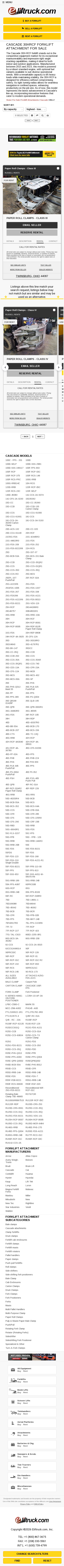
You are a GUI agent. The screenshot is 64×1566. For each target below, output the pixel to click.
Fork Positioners (13, 1298)
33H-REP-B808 (33, 633)
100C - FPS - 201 (14, 460)
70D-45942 (11, 907)
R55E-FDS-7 (32, 1076)
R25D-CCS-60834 (14, 1035)
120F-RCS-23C (13, 491)
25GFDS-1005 (12, 588)
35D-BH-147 (12, 648)
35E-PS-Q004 (32, 697)
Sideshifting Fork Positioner (19, 1340)
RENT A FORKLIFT (33, 36)
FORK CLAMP (12, 992)
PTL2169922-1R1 (14, 1012)
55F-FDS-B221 (13, 866)
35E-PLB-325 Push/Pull (32, 688)
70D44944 (30, 903)
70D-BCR (30, 911)
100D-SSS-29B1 (33, 464)
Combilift (10, 1174)
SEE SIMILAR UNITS (18, 265)
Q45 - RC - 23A (13, 1020)
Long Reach (11, 1185)
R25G (8, 1041)
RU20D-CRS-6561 (14, 1108)
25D (7, 552)
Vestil (28, 1207)
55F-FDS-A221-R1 (35, 860)
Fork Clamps (11, 1294)
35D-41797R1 (32, 644)
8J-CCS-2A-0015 (34, 944)
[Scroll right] (58, 367)
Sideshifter (11, 1336)
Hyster (9, 1178)
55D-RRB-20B (12, 845)
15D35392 (30, 499)
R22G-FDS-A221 (34, 1027)
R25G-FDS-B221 (14, 1045)
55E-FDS (10, 849)
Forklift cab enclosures (16, 1240)
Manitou (9, 1195)
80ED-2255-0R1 (33, 934)
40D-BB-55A (12, 726)
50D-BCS (30, 802)
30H (7, 619)
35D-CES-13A (12, 667)
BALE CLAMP (12, 982)
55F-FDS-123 (12, 856)
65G (28, 888)
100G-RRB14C (13, 483)
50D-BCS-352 (12, 806)
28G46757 (10, 611)
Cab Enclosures (13, 1282)
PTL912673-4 (12, 1016)
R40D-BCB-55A (13, 1065)
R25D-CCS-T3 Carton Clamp (33, 1036)
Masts (8, 1305)
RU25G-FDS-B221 (14, 1116)
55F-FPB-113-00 (34, 866)
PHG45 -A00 (32, 1008)
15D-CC (9, 502)
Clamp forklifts (12, 1232)
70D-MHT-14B (32, 919)
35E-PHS (30, 683)
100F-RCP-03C (33, 472)
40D (7, 722)
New (28, 1199)
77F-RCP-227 (12, 931)
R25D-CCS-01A (33, 1031)
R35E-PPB (31, 1053)
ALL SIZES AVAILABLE (11, 976)
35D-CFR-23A (32, 667)
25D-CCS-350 (12, 570)
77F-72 (9, 927)
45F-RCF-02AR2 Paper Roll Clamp (14, 789)
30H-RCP (10, 622)
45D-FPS (30, 754)
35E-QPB (10, 707)
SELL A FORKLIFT (33, 28)
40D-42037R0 (32, 722)
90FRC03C (11, 952)
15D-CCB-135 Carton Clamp (32, 507)
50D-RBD (10, 825)
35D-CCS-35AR (33, 660)
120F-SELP (31, 491)
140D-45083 (11, 495)
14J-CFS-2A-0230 (14, 499)
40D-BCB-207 (12, 730)
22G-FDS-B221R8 (14, 548)
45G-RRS (30, 794)
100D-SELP (11, 464)
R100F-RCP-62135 (15, 1024)
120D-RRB (11, 487)
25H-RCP (10, 607)
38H (7, 718)
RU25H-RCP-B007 (14, 1119)
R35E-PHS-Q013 (14, 1053)
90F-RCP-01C (12, 960)
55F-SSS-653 (12, 874)
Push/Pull (10, 1325)
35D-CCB (30, 652)
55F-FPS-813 (32, 870)
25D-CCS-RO (12, 574)
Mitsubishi (10, 1199)
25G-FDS (30, 584)
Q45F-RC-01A (32, 1016)
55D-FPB (10, 837)
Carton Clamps (13, 1286)
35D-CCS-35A (12, 660)
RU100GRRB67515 (15, 1100)
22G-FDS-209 (12, 544)
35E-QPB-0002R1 (34, 707)
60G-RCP (10, 888)
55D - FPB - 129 (33, 837)
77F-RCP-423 (32, 931)
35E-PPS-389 (12, 697)
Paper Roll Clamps (14, 1317)
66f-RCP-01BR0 (33, 896)
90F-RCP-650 (32, 964)
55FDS (9, 852)
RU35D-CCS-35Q (14, 1123)
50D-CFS (10, 818)
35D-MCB (30, 671)
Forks (8, 1301)
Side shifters (12, 1271)
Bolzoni (29, 1160)
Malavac (29, 1189)
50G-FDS (30, 829)
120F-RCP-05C (33, 487)
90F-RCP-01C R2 (34, 960)
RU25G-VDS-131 (34, 1116)
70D (7, 900)
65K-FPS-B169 (33, 892)
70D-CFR (10, 915)
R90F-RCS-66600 (14, 1084)
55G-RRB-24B (32, 880)
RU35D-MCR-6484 (35, 1123)
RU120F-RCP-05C (34, 1100)
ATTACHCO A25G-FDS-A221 (35, 976)
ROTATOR (31, 1094)
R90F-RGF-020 (33, 1084)
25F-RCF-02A (32, 578)
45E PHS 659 (32, 762)
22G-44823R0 (12, 540)
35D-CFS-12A (12, 671)
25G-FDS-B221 (13, 603)
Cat (27, 1170)
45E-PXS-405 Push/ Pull (32, 779)
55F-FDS (30, 852)
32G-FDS (10, 633)
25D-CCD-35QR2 (34, 562)
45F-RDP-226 (32, 788)
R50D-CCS (11, 1068)
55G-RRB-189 (12, 880)
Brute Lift (30, 1166)
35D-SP (29, 679)
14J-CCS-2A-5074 (34, 495)
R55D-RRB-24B (33, 1072)
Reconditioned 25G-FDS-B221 (13, 1089)
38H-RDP (30, 718)
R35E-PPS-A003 (14, 1057)
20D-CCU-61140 (13, 533)
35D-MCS (10, 675)
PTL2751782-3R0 (34, 1012)
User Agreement (55, 1501)
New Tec (10, 1203)
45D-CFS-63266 (33, 748)
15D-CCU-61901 (14, 516)
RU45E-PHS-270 (34, 1127)
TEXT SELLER (45, 265)
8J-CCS (9, 944)
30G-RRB (10, 615)
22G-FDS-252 (32, 544)
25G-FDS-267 (12, 592)
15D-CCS (10, 513)
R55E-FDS (11, 1076)
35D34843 (10, 644)
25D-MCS (30, 574)
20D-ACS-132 (12, 529)
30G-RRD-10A (33, 615)
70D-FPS (10, 919)
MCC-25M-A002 (13, 1008)
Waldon (9, 1211)
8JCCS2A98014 (13, 948)
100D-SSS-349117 (14, 468)
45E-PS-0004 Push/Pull (12, 773)
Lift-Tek (29, 1181)
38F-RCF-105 (32, 715)
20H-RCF (30, 533)
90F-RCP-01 (32, 956)
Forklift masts (12, 1247)
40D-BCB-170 (32, 726)
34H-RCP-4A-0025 (15, 636)
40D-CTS (10, 734)
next (36, 120)
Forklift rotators (13, 1251)
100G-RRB (31, 479)
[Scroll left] (5, 367)
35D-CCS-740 (32, 663)
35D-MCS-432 (32, 675)
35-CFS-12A (32, 636)
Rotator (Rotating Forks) (17, 1332)
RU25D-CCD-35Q (34, 1108)
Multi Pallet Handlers (15, 1309)
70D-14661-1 (32, 900)
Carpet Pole (31, 982)
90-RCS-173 (32, 972)
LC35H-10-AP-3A (34, 996)
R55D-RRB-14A (13, 1072)
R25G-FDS (31, 1041)
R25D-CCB (11, 1031)
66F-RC (9, 896)
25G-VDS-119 (32, 603)
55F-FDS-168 (32, 856)
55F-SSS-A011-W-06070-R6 (35, 875)
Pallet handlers (13, 1255)
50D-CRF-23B (32, 822)
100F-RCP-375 (13, 475)
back (28, 120)
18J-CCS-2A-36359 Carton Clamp (12, 522)
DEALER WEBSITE (46, 269)
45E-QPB (10, 784)
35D (7, 640)
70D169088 (11, 903)
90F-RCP (10, 956)
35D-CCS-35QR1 (14, 663)
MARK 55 (30, 1004)
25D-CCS (10, 566)
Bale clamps (11, 1224)
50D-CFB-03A (32, 810)
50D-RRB (30, 825)
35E (7, 683)
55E (27, 845)
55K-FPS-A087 (13, 884)
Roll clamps (11, 1267)
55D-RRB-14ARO (34, 841)
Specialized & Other (15, 1344)
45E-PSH (10, 778)
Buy (19, 1371)
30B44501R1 (32, 611)
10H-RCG (30, 483)
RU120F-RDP (12, 1104)
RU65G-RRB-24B (14, 1135)
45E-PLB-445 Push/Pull (12, 767)
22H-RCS (30, 548)
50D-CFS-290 (12, 822)
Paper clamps (12, 1259)
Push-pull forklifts (14, 1263)
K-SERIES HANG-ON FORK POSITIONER (14, 998)
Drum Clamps (12, 1290)
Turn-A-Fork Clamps (15, 1348)
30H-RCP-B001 (33, 622)
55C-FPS (30, 833)
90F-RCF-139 (32, 952)
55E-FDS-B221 (33, 849)
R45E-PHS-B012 (34, 1065)
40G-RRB (10, 738)
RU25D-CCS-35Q (34, 1112)
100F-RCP (10, 472)
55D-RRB (10, 841)
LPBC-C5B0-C (12, 1004)
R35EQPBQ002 (33, 1061)
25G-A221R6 (12, 584)
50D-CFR (10, 814)
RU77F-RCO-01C (34, 1135)
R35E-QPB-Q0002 (14, 1061)
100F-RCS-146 (33, 475)
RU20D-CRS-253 (34, 1104)
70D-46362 (31, 907)
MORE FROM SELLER (18, 269)
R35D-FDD (31, 1049)
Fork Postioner (32, 992)
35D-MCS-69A (12, 679)
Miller (28, 1195)
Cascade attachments (16, 1228)
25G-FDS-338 (32, 592)
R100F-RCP (31, 1020)
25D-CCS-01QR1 (34, 566)
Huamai (29, 1174)
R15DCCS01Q (12, 1027)
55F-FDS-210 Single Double (12, 861)
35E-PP (9, 693)
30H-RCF (30, 619)
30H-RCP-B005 (13, 626)
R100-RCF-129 (33, 1024)
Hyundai (29, 1178)
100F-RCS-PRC (13, 479)
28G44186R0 (32, 607)
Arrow (8, 1156)
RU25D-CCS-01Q (14, 1112)
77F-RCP (30, 927)
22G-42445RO (33, 537)
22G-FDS (30, 540)
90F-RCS (10, 968)
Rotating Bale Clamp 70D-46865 (14, 1095)
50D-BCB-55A (12, 802)
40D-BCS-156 (32, 730)
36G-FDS (10, 715)
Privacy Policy (25, 1504)
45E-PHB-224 (32, 758)
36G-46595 (31, 711)
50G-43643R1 (12, 829)
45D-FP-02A (12, 754)
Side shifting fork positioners (19, 1274)
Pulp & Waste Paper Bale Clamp (21, 1321)
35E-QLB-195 (32, 701)
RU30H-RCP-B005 (34, 1119)
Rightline (30, 1203)
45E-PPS (30, 766)
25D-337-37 (31, 552)
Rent (25, 1371)
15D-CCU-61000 (34, 513)
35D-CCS (30, 656)
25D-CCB (10, 562)
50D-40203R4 (12, 798)
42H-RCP (30, 738)
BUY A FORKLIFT (33, 21)
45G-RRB (10, 794)
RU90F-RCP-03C (34, 1139)
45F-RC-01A (32, 784)
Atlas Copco (31, 1156)
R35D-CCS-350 (33, 1045)
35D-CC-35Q (12, 652)
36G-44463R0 (12, 711)
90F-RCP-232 (12, 964)
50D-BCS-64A (32, 806)
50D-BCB (30, 798)
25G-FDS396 (12, 595)
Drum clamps (12, 1236)
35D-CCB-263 (12, 656)
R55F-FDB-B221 (13, 1080)
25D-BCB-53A (12, 556)
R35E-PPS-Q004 (34, 1057)
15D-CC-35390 (33, 502)
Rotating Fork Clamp (15, 1328)
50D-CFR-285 (32, 814)
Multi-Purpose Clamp (15, 1313)
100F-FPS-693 (33, 468)
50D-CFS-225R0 (34, 818)
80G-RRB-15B (32, 938)
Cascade (10, 1170)
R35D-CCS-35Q (13, 1049)
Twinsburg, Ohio (28, 276)
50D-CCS (10, 810)
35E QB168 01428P (11, 702)
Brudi (8, 1166)
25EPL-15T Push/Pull (11, 579)
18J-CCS (30, 516)
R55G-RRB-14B (33, 1080)
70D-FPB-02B (32, 915)
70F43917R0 (12, 923)
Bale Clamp (11, 1278)
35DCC (29, 648)
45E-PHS (10, 762)
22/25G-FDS (11, 537)
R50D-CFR (31, 1068)
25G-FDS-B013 (33, 599)
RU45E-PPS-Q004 (14, 1131)
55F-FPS (10, 870)
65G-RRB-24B (12, 892)
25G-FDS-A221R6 (14, 599)
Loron (28, 1185)
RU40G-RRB (12, 1127)
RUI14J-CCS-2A (13, 1143)
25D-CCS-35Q (33, 570)
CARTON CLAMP (14, 985)
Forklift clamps (12, 1243)
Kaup (8, 1181)
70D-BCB (10, 911)
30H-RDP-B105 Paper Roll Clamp (34, 627)
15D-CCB (10, 506)
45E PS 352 (31, 772)
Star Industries (12, 1207)
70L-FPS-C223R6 (34, 923)
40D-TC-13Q (32, 734)
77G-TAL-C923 (13, 934)
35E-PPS (30, 693)
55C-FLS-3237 (13, 833)
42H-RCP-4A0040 (14, 742)
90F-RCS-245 (12, 972)
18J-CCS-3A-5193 (34, 520)
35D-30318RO (32, 640)
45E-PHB (10, 758)
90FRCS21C (31, 968)
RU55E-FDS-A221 (34, 1131)
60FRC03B (31, 884)
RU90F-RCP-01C (14, 1139)
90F (27, 948)
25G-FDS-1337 (33, 588)
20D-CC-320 (32, 529)
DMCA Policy (38, 1504)
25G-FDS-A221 (33, 595)
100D (28, 460)
